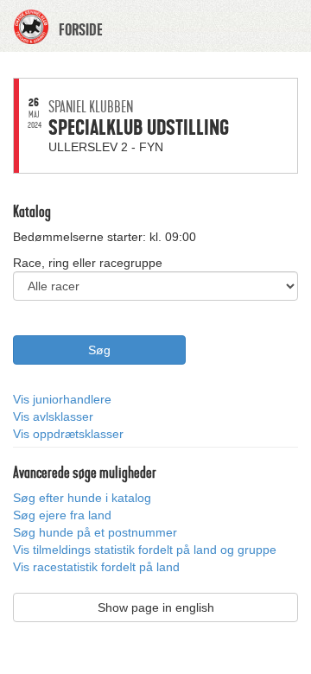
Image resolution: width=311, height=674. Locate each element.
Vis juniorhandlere (62, 399)
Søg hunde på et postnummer (95, 532)
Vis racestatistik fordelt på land (96, 567)
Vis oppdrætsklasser (68, 434)
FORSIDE (81, 30)
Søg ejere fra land (62, 515)
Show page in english (156, 607)
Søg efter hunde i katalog (82, 498)
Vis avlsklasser (53, 416)
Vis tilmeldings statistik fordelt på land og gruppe (144, 549)
